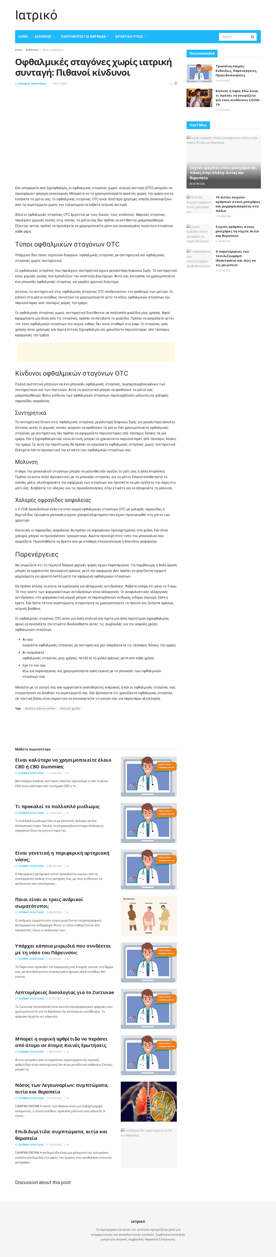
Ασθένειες (43, 36)
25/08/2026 (198, 183)
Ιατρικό (36, 15)
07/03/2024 (54, 958)
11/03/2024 (54, 813)
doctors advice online (40, 708)
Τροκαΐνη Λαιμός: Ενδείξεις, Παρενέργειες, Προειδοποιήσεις (236, 70)
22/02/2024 (54, 1098)
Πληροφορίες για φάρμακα (83, 36)
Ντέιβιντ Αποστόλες (32, 83)
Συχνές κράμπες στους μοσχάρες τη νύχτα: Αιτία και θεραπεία (237, 231)
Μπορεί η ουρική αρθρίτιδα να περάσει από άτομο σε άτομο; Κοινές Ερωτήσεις (61, 1042)
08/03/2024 (54, 866)
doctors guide (70, 708)
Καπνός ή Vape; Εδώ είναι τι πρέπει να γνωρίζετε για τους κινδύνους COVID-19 (238, 98)
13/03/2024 (54, 773)
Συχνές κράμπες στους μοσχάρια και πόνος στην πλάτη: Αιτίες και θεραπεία (223, 173)
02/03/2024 (54, 998)
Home (23, 36)
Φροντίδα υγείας (129, 36)
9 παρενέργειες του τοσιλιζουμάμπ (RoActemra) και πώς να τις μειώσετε (236, 258)
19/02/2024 (54, 1144)
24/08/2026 (224, 241)
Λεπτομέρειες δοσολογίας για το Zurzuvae (64, 992)
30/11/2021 (60, 83)
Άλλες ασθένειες (53, 49)
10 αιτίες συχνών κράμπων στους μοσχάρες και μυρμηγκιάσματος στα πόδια (238, 204)
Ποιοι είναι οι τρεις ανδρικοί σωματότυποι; (49, 902)
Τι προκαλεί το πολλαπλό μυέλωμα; (57, 806)
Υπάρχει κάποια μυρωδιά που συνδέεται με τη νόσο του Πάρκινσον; (63, 949)
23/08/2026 (224, 270)
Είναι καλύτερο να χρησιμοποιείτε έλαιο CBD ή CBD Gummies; (63, 763)
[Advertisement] (182, 14)
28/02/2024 (54, 1051)
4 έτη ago (224, 80)
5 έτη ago (224, 110)
